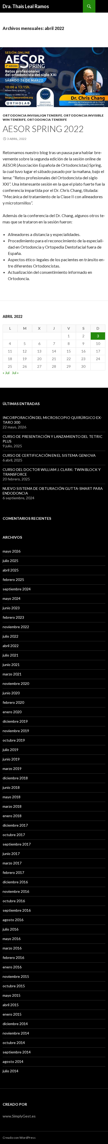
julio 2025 (10, 560)
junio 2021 (11, 664)
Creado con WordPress (19, 1138)
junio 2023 (11, 608)
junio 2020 (11, 693)
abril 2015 (11, 1005)
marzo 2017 (12, 863)
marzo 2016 (12, 948)
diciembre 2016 (15, 882)
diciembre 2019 (15, 721)
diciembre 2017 (15, 825)
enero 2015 (12, 1014)
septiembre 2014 (17, 1052)
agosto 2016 (13, 919)
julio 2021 (10, 655)
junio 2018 (11, 787)
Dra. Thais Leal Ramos (26, 6)
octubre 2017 (14, 834)
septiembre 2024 (17, 589)
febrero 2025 (13, 579)
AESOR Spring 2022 (43, 128)
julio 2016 (10, 929)
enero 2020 (12, 712)
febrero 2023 (13, 617)
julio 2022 (10, 636)
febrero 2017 (13, 872)
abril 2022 (11, 645)
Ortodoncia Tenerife (47, 120)
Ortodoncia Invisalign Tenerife (32, 115)
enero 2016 (12, 967)
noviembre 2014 (16, 1033)
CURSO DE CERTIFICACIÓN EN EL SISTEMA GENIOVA (49, 455)
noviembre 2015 (16, 976)
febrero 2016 (13, 957)
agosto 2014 (13, 1061)
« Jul (6, 372)
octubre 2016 (14, 901)
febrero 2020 (13, 702)
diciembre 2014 (15, 1023)
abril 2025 (11, 570)
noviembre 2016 (16, 891)
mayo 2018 (11, 797)
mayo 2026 (11, 551)
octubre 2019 (14, 740)
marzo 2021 (12, 674)
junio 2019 (11, 759)
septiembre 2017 (17, 844)
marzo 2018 (12, 806)
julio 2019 (10, 749)
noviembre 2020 (16, 683)
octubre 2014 (14, 1042)
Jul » (15, 372)
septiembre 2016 (17, 910)
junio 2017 (11, 853)
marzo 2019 (12, 768)
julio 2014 (10, 1071)
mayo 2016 (11, 938)
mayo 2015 (11, 995)
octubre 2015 (14, 986)
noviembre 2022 (16, 627)
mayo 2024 (11, 598)
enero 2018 (12, 816)
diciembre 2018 (15, 778)
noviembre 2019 (16, 730)
